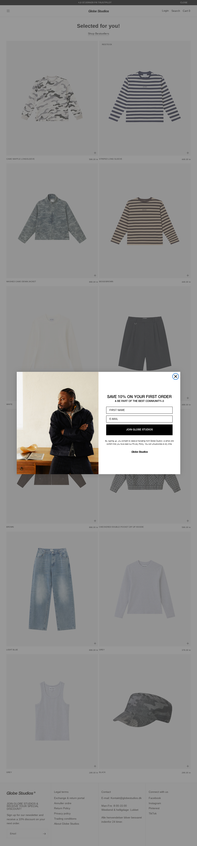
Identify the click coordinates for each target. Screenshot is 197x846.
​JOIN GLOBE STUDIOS (139, 430)
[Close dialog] (176, 376)
